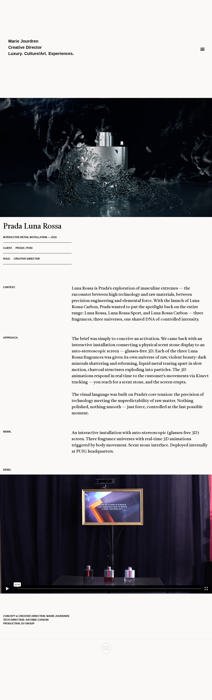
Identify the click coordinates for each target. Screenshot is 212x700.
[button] (202, 48)
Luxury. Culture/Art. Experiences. (41, 53)
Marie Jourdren (23, 41)
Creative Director (25, 47)
